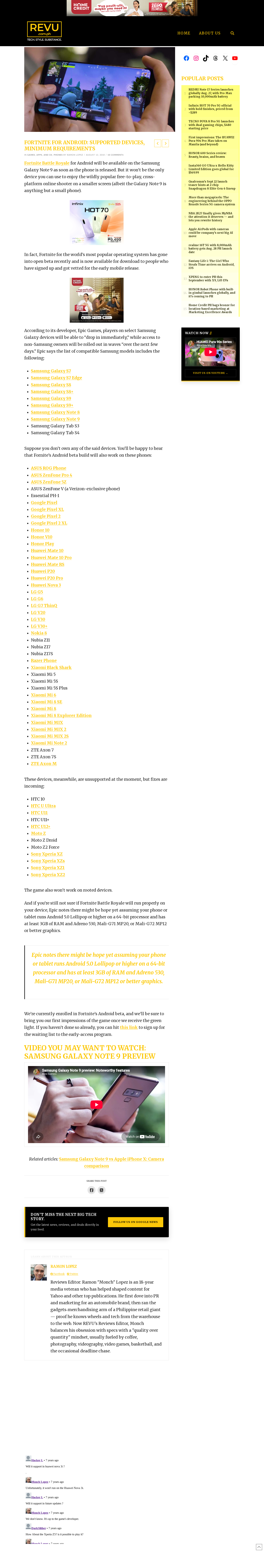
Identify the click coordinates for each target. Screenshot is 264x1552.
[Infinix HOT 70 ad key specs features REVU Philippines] (97, 222)
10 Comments (116, 155)
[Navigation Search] (232, 23)
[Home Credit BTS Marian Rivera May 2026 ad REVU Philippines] (97, 299)
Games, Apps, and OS (39, 155)
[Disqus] (96, 1405)
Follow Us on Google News (135, 1222)
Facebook (59, 1274)
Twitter (73, 1274)
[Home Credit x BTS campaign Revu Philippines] (132, 8)
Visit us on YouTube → (210, 373)
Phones (58, 155)
